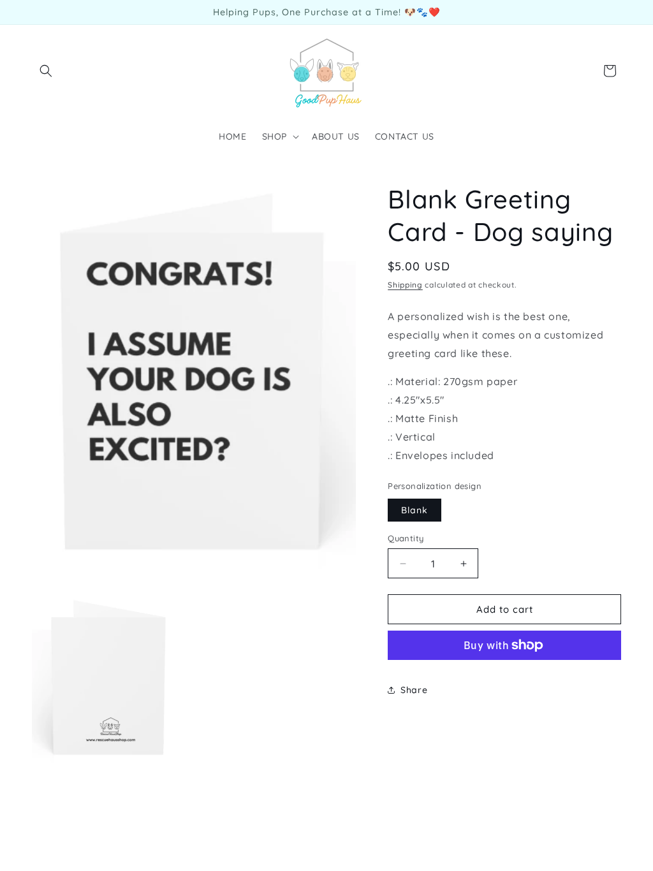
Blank (414, 510)
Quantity (405, 538)
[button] (46, 71)
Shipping (405, 284)
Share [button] (413, 690)
